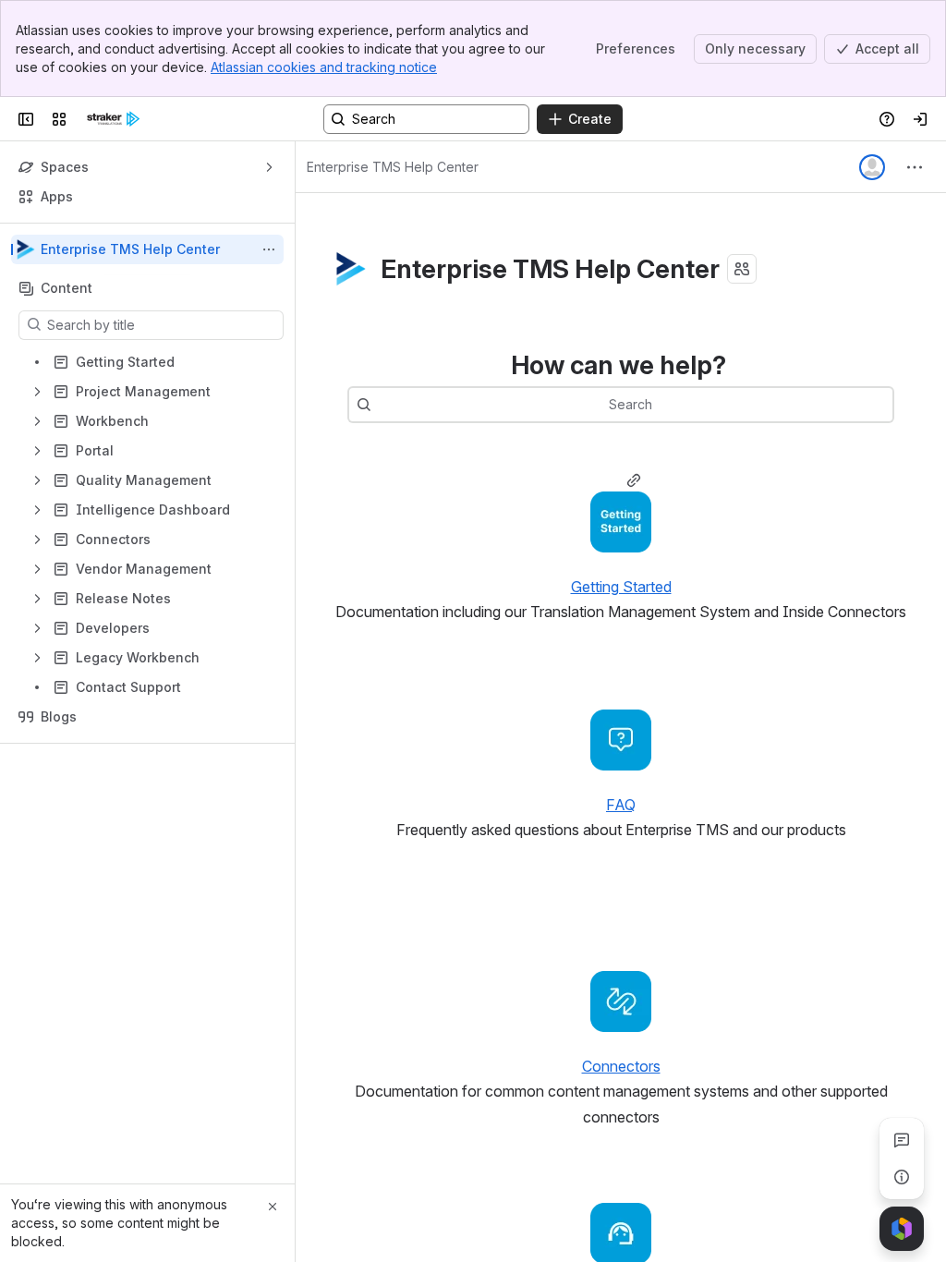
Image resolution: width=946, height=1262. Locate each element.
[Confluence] (113, 119)
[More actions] (269, 249)
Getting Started (621, 586)
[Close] (272, 1206)
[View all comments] (901, 1140)
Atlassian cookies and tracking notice (324, 67)
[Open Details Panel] (901, 1177)
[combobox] (380, 405)
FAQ (621, 804)
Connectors (621, 1066)
